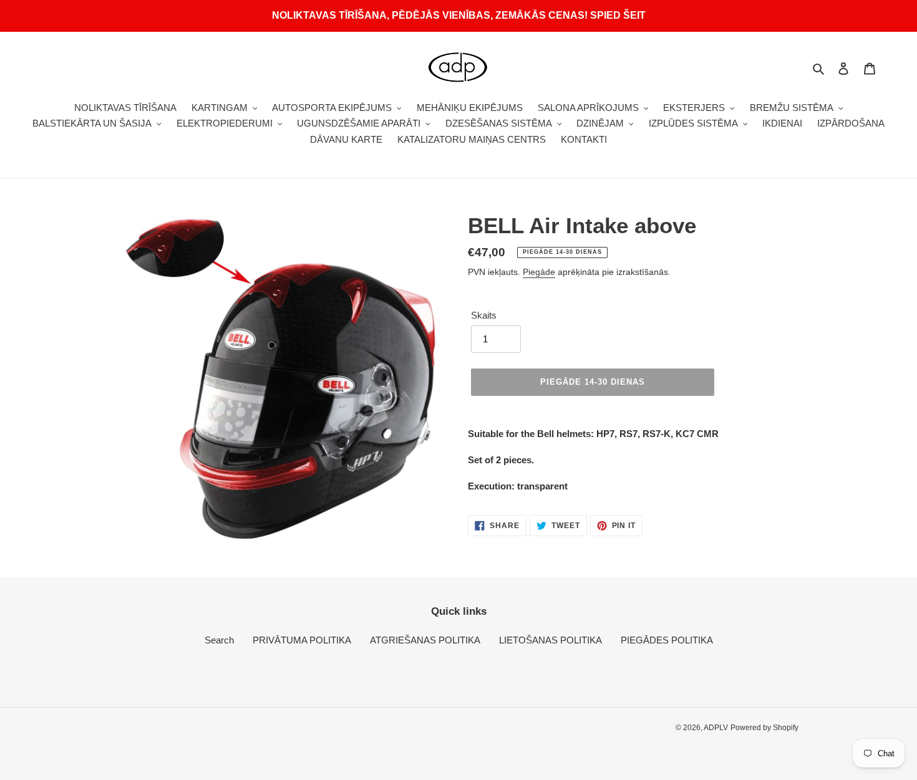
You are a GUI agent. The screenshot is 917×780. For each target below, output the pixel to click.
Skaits (484, 315)
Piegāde (539, 272)
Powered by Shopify (764, 727)
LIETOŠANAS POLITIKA (550, 640)
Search (219, 640)
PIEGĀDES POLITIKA (667, 640)
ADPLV (716, 727)
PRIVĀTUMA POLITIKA (302, 640)
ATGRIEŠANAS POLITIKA (425, 640)
